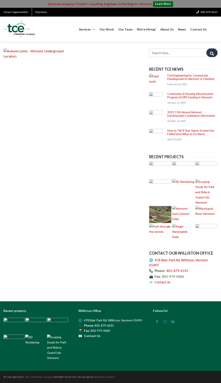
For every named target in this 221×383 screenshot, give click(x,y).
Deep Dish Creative (104, 376)
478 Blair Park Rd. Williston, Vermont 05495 (113, 320)
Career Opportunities (15, 12)
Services (85, 29)
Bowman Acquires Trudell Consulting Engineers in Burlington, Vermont (100, 4)
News (182, 29)
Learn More (163, 4)
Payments (41, 12)
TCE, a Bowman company (39, 376)
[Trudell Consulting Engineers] (19, 29)
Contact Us (198, 29)
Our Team (125, 29)
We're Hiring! (146, 29)
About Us (167, 29)
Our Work (106, 29)
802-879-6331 (177, 271)
